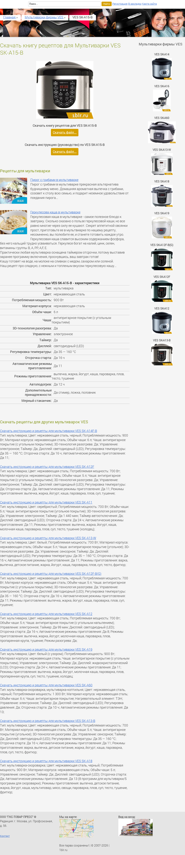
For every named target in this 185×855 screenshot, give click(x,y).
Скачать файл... (65, 132)
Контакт (5, 836)
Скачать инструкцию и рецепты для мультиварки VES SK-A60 (46, 685)
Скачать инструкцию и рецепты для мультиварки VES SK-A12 (46, 614)
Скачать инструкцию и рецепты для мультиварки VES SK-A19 (46, 649)
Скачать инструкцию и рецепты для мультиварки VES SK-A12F (47, 467)
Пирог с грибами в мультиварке (54, 180)
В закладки (134, 3)
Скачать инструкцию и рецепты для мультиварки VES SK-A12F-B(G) (50, 574)
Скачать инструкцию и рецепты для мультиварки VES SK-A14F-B (48, 431)
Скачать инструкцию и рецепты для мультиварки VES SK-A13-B (47, 721)
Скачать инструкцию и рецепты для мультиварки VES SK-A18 (46, 761)
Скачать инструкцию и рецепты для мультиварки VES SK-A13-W (48, 538)
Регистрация (120, 3)
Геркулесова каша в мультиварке (55, 212)
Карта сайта (149, 3)
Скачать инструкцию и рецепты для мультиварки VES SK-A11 (46, 502)
